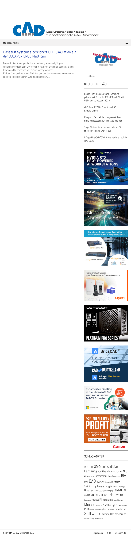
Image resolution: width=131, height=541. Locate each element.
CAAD (86, 482)
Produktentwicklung (96, 509)
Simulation (120, 509)
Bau (110, 476)
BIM (123, 475)
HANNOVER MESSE (98, 495)
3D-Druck (100, 466)
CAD (92, 481)
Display (113, 486)
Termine (105, 514)
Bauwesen (116, 476)
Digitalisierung (101, 486)
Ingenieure (87, 500)
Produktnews (108, 509)
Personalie (123, 505)
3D (85, 467)
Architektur (101, 476)
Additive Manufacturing (110, 471)
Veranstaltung (89, 518)
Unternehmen (118, 514)
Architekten (91, 476)
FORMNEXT (120, 490)
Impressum (98, 533)
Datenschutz (120, 533)
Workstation (99, 518)
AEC (125, 471)
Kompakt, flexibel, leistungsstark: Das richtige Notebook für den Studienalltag (103, 119)
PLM (86, 509)
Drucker (88, 490)
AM (85, 476)
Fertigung (109, 490)
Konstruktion (108, 499)
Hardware (116, 494)
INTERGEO (95, 500)
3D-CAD (90, 467)
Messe (89, 504)
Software (92, 513)
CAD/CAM (100, 482)
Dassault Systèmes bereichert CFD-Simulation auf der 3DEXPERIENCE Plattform (39, 54)
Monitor (99, 505)
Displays (121, 486)
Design (108, 482)
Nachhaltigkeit (111, 505)
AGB (109, 533)
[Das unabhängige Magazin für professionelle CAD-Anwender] (65, 16)
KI (100, 499)
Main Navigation (11, 42)
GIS (85, 495)
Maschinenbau (118, 500)
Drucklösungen (100, 490)
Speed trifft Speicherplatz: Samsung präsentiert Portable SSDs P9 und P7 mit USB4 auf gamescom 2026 (104, 97)
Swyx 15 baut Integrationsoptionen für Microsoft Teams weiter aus (103, 129)
